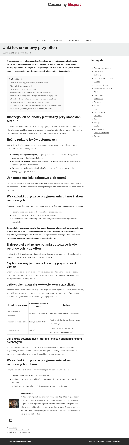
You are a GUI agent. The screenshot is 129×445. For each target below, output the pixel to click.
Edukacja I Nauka (73, 40)
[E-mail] (10, 421)
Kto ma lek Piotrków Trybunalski (19, 430)
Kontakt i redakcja (113, 441)
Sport (96, 119)
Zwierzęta (98, 136)
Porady (44, 40)
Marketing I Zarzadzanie (103, 88)
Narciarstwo (98, 99)
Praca (36, 40)
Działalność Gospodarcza (103, 78)
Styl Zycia (97, 122)
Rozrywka (98, 116)
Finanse (97, 82)
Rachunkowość (57, 40)
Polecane (97, 102)
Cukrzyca (97, 75)
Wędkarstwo (99, 129)
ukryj (19, 79)
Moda (96, 92)
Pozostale (89, 40)
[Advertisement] (64, 23)
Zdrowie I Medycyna (101, 133)
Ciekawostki (13, 428)
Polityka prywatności (97, 441)
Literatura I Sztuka (101, 85)
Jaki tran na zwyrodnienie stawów (19, 432)
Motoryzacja (99, 95)
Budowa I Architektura (102, 68)
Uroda (96, 126)
